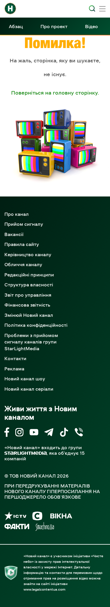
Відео (91, 26)
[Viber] (79, 433)
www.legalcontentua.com (44, 589)
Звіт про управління (27, 295)
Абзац (16, 26)
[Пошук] (92, 8)
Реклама (14, 368)
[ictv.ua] (15, 517)
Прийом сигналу (23, 224)
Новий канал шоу (24, 378)
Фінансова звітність (27, 304)
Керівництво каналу (27, 254)
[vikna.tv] (60, 517)
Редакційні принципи (29, 274)
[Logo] (10, 8)
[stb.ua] (37, 517)
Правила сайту (21, 244)
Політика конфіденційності (35, 325)
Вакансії (13, 234)
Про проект (53, 26)
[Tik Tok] (64, 433)
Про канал (16, 214)
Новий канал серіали (28, 389)
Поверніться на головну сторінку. (55, 92)
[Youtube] (33, 433)
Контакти (15, 358)
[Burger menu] (102, 9)
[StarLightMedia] (25, 453)
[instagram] (19, 433)
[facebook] (6, 433)
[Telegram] (48, 433)
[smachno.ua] (44, 527)
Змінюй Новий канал (28, 315)
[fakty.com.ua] (16, 527)
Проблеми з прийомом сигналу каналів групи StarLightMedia (31, 342)
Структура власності (28, 284)
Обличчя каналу (23, 264)
